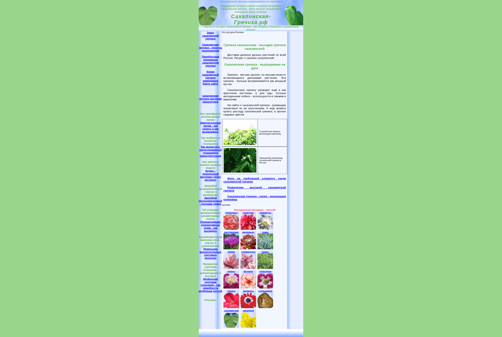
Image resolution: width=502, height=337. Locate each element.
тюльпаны (231, 212)
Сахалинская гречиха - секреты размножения (210, 47)
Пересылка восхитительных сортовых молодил (210, 253)
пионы (231, 271)
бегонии (248, 271)
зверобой (248, 310)
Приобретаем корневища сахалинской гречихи (210, 61)
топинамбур (265, 291)
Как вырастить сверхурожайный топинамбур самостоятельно (210, 151)
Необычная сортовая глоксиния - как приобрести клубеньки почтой (210, 285)
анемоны (248, 291)
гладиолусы (248, 252)
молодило (248, 232)
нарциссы (265, 212)
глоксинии (265, 271)
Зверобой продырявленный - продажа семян (210, 200)
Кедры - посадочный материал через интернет (210, 175)
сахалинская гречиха (231, 312)
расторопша (231, 232)
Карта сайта (210, 83)
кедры (265, 252)
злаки (265, 232)
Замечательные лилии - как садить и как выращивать (210, 127)
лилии (231, 252)
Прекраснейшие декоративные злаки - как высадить (210, 226)
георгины (248, 212)
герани (231, 291)
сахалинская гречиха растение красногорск (210, 98)
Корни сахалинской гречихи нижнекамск (210, 76)
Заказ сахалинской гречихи (210, 35)
